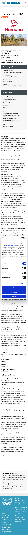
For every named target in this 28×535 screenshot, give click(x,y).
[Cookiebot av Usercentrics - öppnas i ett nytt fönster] (20, 238)
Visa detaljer (20, 283)
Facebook (4, 524)
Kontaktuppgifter (6, 531)
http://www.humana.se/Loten (15, 62)
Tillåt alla (14, 288)
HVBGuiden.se (5, 517)
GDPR (3, 533)
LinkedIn (9, 524)
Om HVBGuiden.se (6, 529)
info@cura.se (22, 509)
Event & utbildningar (20, 519)
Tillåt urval (14, 292)
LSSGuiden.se (5, 519)
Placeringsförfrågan (20, 515)
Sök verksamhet (19, 517)
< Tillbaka (4, 9)
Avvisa (14, 296)
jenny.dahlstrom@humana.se (16, 72)
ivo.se (10, 488)
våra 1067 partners (10, 245)
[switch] (24, 268)
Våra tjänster (18, 521)
